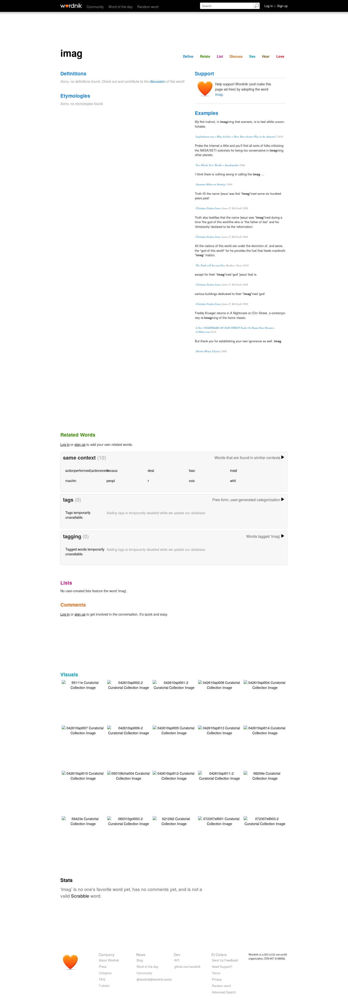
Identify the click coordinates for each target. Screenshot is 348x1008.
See (252, 56)
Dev (177, 954)
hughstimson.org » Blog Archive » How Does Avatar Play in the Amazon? (236, 136)
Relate (205, 56)
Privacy (217, 979)
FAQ (102, 979)
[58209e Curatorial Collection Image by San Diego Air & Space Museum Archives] (265, 775)
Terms (216, 973)
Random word (147, 6)
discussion (157, 81)
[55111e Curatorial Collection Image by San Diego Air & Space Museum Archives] (83, 684)
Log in (65, 444)
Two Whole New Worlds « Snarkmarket (217, 165)
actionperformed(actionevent (86, 470)
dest (151, 470)
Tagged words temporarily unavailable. (84, 551)
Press (103, 966)
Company (106, 954)
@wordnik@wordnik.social (154, 979)
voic (192, 480)
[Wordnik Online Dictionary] (71, 6)
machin (70, 480)
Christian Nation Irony (208, 208)
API (176, 960)
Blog (140, 960)
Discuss (236, 56)
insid (233, 470)
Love (280, 56)
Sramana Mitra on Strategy (211, 184)
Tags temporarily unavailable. (77, 515)
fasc (192, 470)
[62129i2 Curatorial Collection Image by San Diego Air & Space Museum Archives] (174, 820)
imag (219, 94)
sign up (80, 444)
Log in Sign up (276, 6)
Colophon (105, 973)
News (140, 954)
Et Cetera (219, 954)
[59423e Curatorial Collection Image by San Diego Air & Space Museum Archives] (83, 820)
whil (233, 480)
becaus (112, 470)
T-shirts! (104, 985)
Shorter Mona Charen (208, 351)
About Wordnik (109, 960)
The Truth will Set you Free (210, 265)
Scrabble (80, 895)
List (220, 56)
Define (188, 56)
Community (95, 6)
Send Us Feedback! (225, 960)
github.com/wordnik (187, 966)
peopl (111, 480)
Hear (266, 56)
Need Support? (222, 966)
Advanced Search (224, 992)
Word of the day (120, 6)
